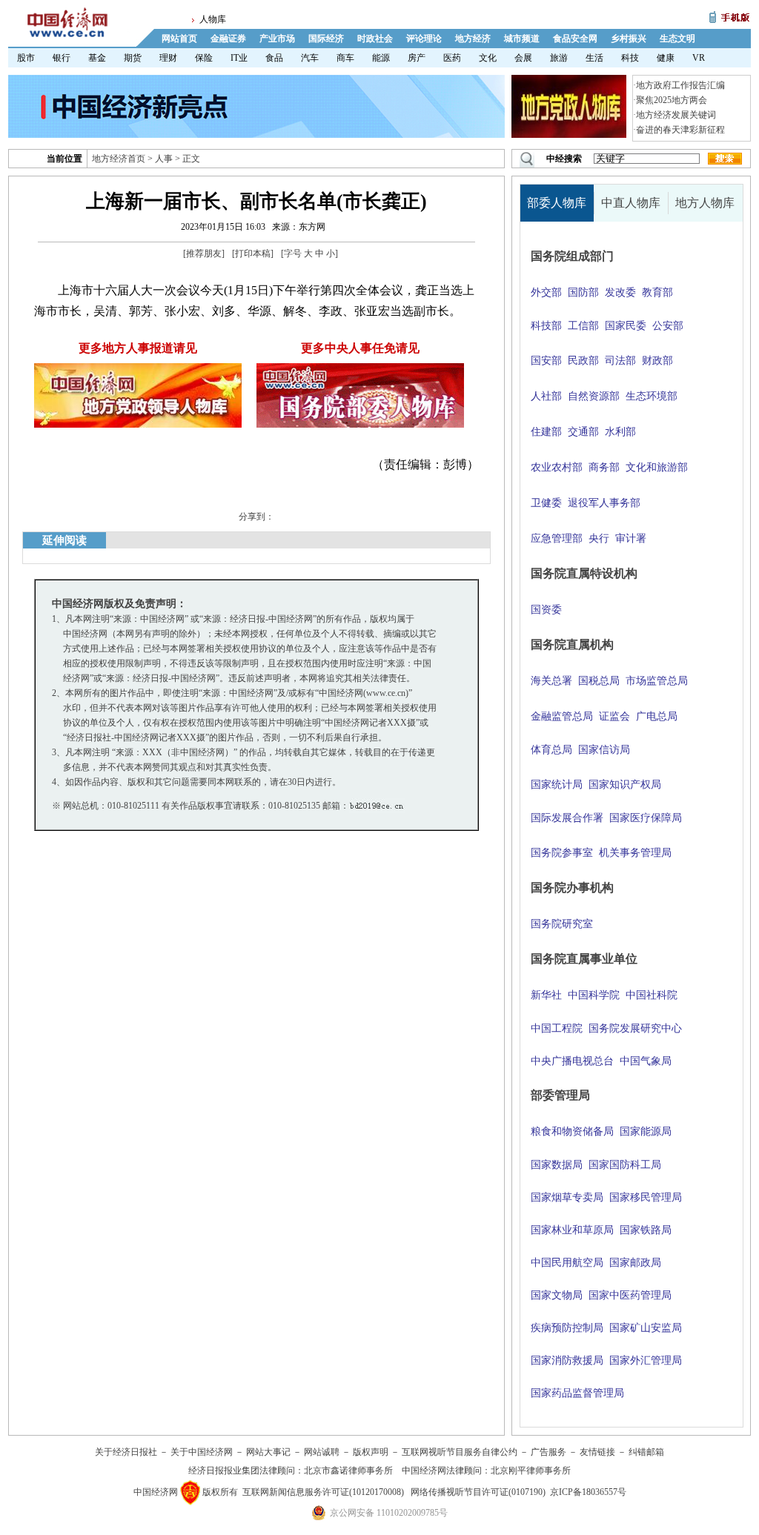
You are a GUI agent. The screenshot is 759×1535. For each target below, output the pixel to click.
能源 (381, 58)
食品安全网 (575, 38)
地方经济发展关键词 (676, 115)
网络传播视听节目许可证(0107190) (478, 1492)
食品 (274, 58)
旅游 (559, 58)
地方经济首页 (118, 158)
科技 (630, 58)
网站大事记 (268, 1452)
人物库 (212, 19)
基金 (97, 58)
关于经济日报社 (126, 1452)
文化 (488, 58)
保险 (204, 58)
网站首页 (179, 38)
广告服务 (548, 1452)
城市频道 (522, 38)
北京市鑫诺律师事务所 (348, 1470)
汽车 (310, 58)
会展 (523, 58)
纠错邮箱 (646, 1452)
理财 (168, 58)
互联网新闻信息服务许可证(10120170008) (323, 1492)
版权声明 (370, 1452)
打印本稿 (253, 253)
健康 (666, 58)
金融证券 (228, 38)
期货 (133, 58)
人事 (164, 158)
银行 (61, 58)
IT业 (239, 58)
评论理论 (424, 38)
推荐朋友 (204, 253)
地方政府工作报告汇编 (680, 85)
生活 (594, 58)
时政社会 (375, 38)
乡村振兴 (628, 38)
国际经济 (326, 38)
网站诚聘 (321, 1452)
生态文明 (677, 38)
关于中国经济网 (201, 1452)
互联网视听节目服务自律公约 (459, 1452)
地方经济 (473, 38)
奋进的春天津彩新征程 (680, 130)
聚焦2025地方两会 (671, 100)
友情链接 (597, 1452)
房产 (416, 58)
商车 (345, 58)
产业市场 (277, 38)
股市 (26, 58)
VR (698, 58)
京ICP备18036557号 (588, 1492)
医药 (452, 58)
